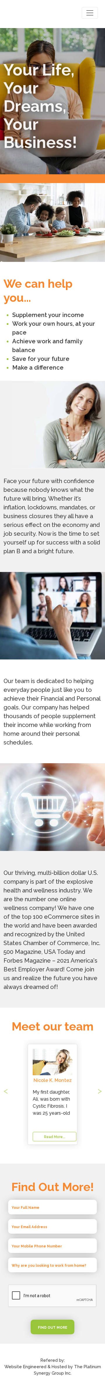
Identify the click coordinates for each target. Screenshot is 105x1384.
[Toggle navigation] (90, 13)
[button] (11, 1094)
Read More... (54, 1137)
